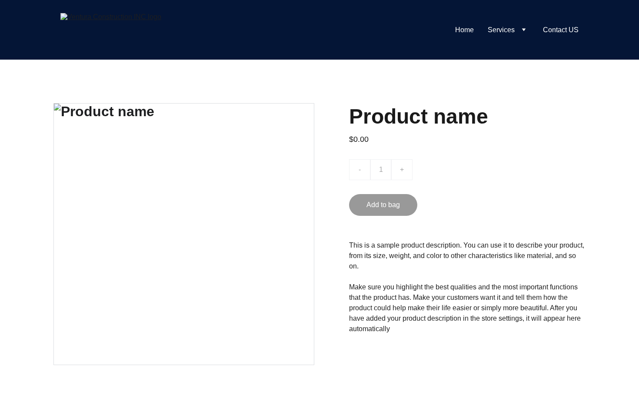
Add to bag (383, 204)
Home (464, 30)
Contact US (561, 30)
